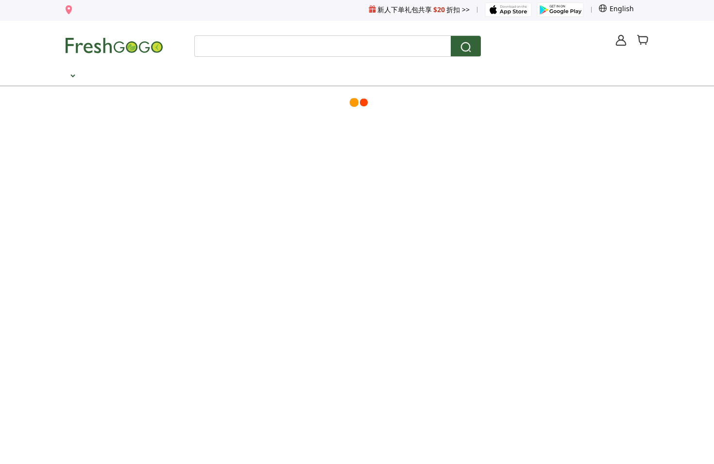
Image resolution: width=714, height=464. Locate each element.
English (622, 8)
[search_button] (466, 46)
